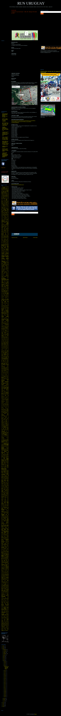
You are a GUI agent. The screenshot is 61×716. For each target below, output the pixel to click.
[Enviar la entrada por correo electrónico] (13, 233)
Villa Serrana (5, 624)
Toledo (2, 602)
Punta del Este (6, 531)
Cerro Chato (7, 290)
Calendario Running (5, 257)
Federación (7, 371)
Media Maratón (6, 458)
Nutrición (5, 483)
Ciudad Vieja (6, 301)
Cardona (8, 281)
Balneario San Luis (5, 233)
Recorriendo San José (5, 541)
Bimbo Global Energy (6, 244)
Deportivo (2, 344)
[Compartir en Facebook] (17, 233)
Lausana (2, 434)
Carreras (8, 286)
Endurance (7, 362)
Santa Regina (3, 575)
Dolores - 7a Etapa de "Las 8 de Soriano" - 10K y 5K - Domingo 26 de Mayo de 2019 (5, 138)
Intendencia (7, 399)
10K (4, 188)
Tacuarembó (4, 596)
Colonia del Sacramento (5, 310)
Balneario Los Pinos (6, 232)
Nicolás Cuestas (3, 478)
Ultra (5, 611)
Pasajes (8, 504)
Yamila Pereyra (6, 629)
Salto (5, 560)
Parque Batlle (3, 494)
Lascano (6, 433)
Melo (2, 462)
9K (7, 204)
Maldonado (6, 444)
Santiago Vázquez (3, 578)
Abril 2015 (5, 206)
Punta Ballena (4, 529)
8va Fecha (5, 204)
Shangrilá (4, 585)
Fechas (5, 371)
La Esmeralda (7, 424)
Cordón (8, 321)
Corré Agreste (7, 322)
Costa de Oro (5, 331)
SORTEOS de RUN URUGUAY (5, 146)
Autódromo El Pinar (6, 225)
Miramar (8, 466)
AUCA (2, 225)
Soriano (7, 589)
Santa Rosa (7, 575)
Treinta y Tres (6, 607)
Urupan (5, 615)
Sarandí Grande (4, 580)
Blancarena (6, 245)
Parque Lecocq (7, 499)
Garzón (8, 385)
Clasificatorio (6, 302)
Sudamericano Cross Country (5, 592)
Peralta (4, 511)
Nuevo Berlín (3, 482)
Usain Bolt (7, 615)
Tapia (8, 597)
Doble (6, 351)
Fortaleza (2, 382)
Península (7, 510)
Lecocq (8, 434)
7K (7, 202)
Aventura (2, 226)
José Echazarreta (3, 410)
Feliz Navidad (3, 372)
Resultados (3, 547)
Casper (2, 288)
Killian (2, 419)
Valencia (5, 616)
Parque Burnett (7, 494)
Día (5, 346)
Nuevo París (7, 482)
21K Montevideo (5, 193)
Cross (6, 334)
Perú (3, 512)
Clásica (2, 302)
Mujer (2, 471)
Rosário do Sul (3, 557)
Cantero (2, 280)
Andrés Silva (5, 215)
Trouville (2, 609)
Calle (2, 259)
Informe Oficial (7, 394)
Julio (6, 415)
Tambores (3, 597)
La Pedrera (7, 427)
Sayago (5, 581)
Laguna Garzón (3, 430)
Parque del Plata (4, 497)
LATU (8, 433)
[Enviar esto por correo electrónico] (14, 233)
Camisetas (4, 259)
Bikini (8, 243)
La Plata (3, 428)
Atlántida (7, 223)
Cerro (4, 290)
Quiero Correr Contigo (4, 535)
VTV (4, 627)
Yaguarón (2, 629)
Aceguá (2, 207)
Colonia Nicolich (6, 312)
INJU (6, 395)
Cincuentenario (7, 296)
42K (4, 196)
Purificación (2, 534)
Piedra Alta (5, 512)
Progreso (7, 521)
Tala (8, 596)
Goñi (8, 386)
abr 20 (5, 675)
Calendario (7, 249)
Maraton (8, 447)
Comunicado (7, 318)
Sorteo (2, 590)
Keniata (8, 418)
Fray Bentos (3, 383)
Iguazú (4, 394)
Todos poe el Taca (6, 601)
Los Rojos (6, 441)
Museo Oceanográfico (5, 474)
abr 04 (5, 695)
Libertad (6, 435)
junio (4, 657)
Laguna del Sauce (6, 429)
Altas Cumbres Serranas (6, 214)
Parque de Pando (7, 496)
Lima (4, 436)
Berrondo (4, 242)
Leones (2, 435)
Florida (3, 377)
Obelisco (7, 483)
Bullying (2, 248)
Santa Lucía (7, 574)
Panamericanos (7, 490)
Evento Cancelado (6, 369)
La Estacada (3, 425)
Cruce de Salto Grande (4, 337)
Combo (8, 315)
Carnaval (5, 282)
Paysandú (3, 509)
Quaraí (5, 534)
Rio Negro (6, 553)
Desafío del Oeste (3, 345)
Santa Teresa (3, 576)
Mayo (2, 457)
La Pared (2, 427)
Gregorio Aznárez (6, 388)
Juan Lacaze (5, 412)
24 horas (2, 194)
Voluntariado (3, 626)
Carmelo (2, 282)
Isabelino (4, 404)
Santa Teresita (7, 576)
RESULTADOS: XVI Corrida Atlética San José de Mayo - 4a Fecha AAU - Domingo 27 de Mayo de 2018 (5, 143)
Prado (8, 520)
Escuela (2, 367)
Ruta (4, 559)
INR (8, 395)
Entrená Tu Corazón (5, 365)
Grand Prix (2, 387)
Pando (2, 491)
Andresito (5, 216)
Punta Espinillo (4, 532)
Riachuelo (5, 548)
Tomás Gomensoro (6, 602)
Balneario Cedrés (6, 230)
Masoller (2, 456)
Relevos (8, 544)
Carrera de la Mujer (6, 284)
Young (2, 630)
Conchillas (3, 320)
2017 (7, 192)
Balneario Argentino (3, 229)
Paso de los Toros (5, 508)
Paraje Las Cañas (6, 491)
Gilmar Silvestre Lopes (4, 386)
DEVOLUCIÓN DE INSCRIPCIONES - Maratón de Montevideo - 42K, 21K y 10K (5, 115)
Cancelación (4, 277)
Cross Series (5, 336)
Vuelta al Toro (7, 627)
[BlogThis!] (15, 233)
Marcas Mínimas (6, 453)
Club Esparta (5, 305)
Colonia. (5, 315)
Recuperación (7, 542)
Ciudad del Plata (5, 300)
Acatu (8, 206)
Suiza (5, 595)
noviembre (4, 651)
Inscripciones (3, 396)
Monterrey (5, 467)
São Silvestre (3, 579)
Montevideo (3, 469)
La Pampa (7, 426)
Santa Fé (4, 574)
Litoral (8, 436)
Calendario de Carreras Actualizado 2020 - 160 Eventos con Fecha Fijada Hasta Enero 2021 (5, 134)
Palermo (2, 489)
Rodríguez (2, 556)
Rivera (8, 554)
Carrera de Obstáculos (5, 285)
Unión (8, 612)
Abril (2, 206)
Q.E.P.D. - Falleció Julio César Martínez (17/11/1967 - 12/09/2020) (5, 120)
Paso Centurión (3, 506)
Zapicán (7, 630)
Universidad (3, 613)
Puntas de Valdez (6, 533)
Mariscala (2, 455)
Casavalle (8, 287)
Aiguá (6, 212)
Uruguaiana (7, 613)
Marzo (8, 455)
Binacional (3, 245)
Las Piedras (3, 433)
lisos (6, 436)
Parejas (8, 492)
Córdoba (5, 321)
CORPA (2, 322)
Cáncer (8, 277)
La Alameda (6, 420)
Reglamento (5, 544)
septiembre (4, 653)
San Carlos (6, 562)
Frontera (3, 384)
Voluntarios (7, 626)
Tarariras (5, 598)
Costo (8, 332)
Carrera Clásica (3, 283)
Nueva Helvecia (4, 480)
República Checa (7, 546)
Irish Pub (5, 403)
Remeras (2, 545)
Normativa (5, 479)
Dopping (2, 354)
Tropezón (7, 608)
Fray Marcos (7, 383)
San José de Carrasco (3, 567)
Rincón (4, 550)
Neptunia (2, 476)
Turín (8, 609)
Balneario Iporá (3, 231)
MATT (5, 456)
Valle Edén (4, 617)
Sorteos (5, 590)
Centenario (3, 289)
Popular (8, 518)
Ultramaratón (3, 612)
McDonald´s (4, 457)
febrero (4, 699)
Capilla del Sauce (6, 280)
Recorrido (3, 540)
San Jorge (4, 566)
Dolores (6, 352)
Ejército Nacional (5, 356)
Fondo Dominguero (5, 380)
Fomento (2, 378)
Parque (2, 493)
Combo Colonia (5, 316)
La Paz (5, 427)
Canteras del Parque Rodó (5, 279)
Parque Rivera (6, 501)
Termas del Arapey (4, 600)
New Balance (5, 476)
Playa (2, 517)
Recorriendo (7, 540)
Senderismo (4, 582)
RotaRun (6, 557)
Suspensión (7, 595)
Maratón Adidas (6, 448)
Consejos (2, 321)
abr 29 (5, 662)
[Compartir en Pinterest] (18, 233)
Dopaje (8, 353)
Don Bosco (5, 353)
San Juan (5, 568)
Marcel (2, 454)
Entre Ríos (3, 363)
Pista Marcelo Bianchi (6, 516)
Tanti (6, 597)
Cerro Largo (6, 292)
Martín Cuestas (5, 455)
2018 (3, 648)
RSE (3, 558)
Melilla (8, 461)
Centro (6, 289)
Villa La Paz (5, 623)
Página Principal (25, 237)
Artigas (8, 222)
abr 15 (5, 682)
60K (2, 201)
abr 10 (5, 688)
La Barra (6, 421)
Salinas (2, 560)
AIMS (8, 212)
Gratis (5, 387)
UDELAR (2, 611)
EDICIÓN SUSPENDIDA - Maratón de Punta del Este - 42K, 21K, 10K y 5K (5, 129)
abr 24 (5, 671)
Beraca (2, 242)
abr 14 (5, 683)
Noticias (8, 479)
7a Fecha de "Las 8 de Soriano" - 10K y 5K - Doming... (6, 667)
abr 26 (5, 665)
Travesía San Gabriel (6, 606)
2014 (5, 191)
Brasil (8, 246)
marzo (4, 698)
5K (7, 200)
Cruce (8, 336)
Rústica (8, 558)
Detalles (4, 346)
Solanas (2, 588)
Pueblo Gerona (5, 526)
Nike (5, 478)
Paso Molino (6, 508)
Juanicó (5, 413)
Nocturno (2, 479)
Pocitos (5, 518)
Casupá (6, 288)
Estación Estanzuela (4, 368)
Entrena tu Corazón (6, 364)
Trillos (2, 608)
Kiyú (5, 419)
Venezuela (7, 618)
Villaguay (4, 625)
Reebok (2, 543)
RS (2, 558)
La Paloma (4, 426)
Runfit (6, 558)
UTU (2, 616)
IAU (2, 394)
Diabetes (6, 350)
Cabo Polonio (3, 249)
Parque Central (3, 495)
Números (2, 483)
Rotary (8, 557)
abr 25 (5, 670)
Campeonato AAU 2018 (6, 264)
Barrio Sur (5, 239)
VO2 (8, 625)
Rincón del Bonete (6, 551)
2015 (7, 191)
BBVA (5, 240)
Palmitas (5, 489)
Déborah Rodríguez (4, 343)
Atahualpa (3, 223)
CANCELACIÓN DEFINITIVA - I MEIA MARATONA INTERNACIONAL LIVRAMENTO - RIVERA (5, 154)
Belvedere (5, 241)
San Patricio (6, 569)
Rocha (2, 555)
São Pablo (7, 578)
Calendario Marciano (5, 256)
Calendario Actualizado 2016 (5, 253)
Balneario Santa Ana (5, 234)
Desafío (8, 344)
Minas (8, 465)
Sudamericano (7, 591)
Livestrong (7, 437)
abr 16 (5, 680)
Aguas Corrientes (6, 211)
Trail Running (5, 604)
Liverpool (3, 437)
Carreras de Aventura (4, 287)
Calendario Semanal (5, 258)
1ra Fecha (3, 191)
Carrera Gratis (4, 286)
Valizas (2, 617)
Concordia (7, 320)
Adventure (4, 208)
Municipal (5, 473)
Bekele (6, 240)
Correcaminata (7, 324)
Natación (3, 475)
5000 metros (7, 198)
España (8, 367)
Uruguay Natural (6, 614)
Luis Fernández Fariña (6, 442)
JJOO (2, 409)
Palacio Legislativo (6, 488)
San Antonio (7, 561)
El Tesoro (7, 360)
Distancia (4, 351)
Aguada (6, 210)
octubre (4, 652)
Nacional (7, 474)
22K (8, 193)
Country (2, 333)
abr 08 (5, 691)
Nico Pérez (7, 477)
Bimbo (2, 244)
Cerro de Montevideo (4, 291)
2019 (3, 647)
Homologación (5, 393)
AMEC (2, 215)
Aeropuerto (3, 210)
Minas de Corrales (4, 466)
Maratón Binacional (4, 449)
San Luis (7, 568)
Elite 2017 (5, 361)
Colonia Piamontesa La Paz (5, 313)
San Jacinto (6, 565)
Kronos (7, 419)
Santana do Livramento (5, 577)
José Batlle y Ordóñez (6, 409)
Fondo (5, 378)
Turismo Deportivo (6, 610)
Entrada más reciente (14, 237)
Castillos (4, 288)
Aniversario (5, 217)
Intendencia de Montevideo (5, 400)
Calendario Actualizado (5, 252)
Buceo (2, 247)
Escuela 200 (5, 367)
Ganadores (7, 384)
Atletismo (2, 224)
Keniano (5, 418)
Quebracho (7, 534)
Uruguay (2, 614)
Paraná (6, 492)
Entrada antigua (35, 237)
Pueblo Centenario (4, 525)
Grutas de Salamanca (5, 389)
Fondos (8, 380)
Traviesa (2, 607)
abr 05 (5, 694)
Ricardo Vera (5, 549)
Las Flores (7, 432)
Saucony (2, 581)
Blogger (36, 714)
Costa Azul (2, 331)
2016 (2, 192)
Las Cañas (4, 432)
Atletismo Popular (6, 224)
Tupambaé (5, 609)
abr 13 (5, 684)
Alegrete (2, 213)
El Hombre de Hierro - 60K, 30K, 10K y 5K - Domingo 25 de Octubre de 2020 (50, 72)
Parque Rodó (4, 502)
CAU (8, 288)
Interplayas (3, 402)
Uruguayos (2, 615)
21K (2, 193)
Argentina (3, 220)
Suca (4, 591)
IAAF (8, 393)
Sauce (8, 580)
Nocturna (7, 478)
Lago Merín (7, 428)
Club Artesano (6, 303)
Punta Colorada (5, 530)
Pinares (5, 513)
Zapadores (4, 630)
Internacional (3, 401)
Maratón (2, 448)
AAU (4, 205)
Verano (5, 619)
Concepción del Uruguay (5, 319)
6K (7, 201)
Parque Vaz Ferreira (4, 504)
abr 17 (5, 679)
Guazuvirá (7, 390)
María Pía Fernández (6, 454)
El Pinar (3, 360)
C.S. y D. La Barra (6, 248)
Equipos (8, 366)
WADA (2, 628)
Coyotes (5, 333)
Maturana (7, 456)
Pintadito (8, 513)
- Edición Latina (3, 186)
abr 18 (5, 678)
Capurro (2, 281)
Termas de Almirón (6, 599)
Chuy (6, 295)
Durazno (5, 354)
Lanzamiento (3, 431)
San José (7, 566)
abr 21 (5, 674)
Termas (2, 599)
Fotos (4, 382)
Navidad (6, 475)
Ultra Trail (7, 611)
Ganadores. (2, 385)
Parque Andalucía (6, 493)
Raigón (8, 536)
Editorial (5, 355)
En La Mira (4, 362)
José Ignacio (4, 411)
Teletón (8, 598)
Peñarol (2, 511)
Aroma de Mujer (6, 221)
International (7, 401)
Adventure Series (6, 209)
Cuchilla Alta (5, 339)
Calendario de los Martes (5, 255)
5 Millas (4, 198)
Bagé (5, 228)
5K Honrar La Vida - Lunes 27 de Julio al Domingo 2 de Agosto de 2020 (5, 150)
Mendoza (5, 462)
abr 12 (5, 686)
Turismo (2, 610)
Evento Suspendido (4, 370)
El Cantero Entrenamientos (5, 357)
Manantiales (3, 446)
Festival (6, 372)
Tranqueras (7, 604)
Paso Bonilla (3, 505)
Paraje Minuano (3, 492)
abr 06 (5, 692)
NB (8, 475)
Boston (6, 246)
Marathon (4, 447)
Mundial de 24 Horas (4, 472)
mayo (4, 658)
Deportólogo (5, 344)
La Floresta (6, 425)
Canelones (4, 278)
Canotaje (8, 278)
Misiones (2, 467)
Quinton (8, 535)
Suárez (2, 591)
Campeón (7, 259)
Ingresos (3, 395)
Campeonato (3, 261)
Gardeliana (5, 385)
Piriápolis (3, 514)
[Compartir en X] (16, 233)
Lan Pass (7, 430)
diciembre (4, 649)
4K (4, 197)
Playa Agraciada (5, 517)
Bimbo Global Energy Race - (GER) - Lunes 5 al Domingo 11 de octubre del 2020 (5, 124)
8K (3, 204)
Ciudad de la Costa (4, 299)
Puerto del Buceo (6, 528)
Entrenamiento (4, 366)
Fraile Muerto (7, 382)
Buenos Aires (6, 247)
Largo (7, 431)
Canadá (8, 276)
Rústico (2, 559)
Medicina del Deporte (4, 459)
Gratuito (2, 388)
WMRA (8, 628)
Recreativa (3, 542)
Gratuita (7, 387)
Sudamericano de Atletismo (5, 593)
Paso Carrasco (7, 505)
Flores (5, 376)
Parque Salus (7, 503)
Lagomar (2, 429)
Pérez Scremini (7, 511)
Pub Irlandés (7, 524)
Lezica (4, 435)
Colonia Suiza (4, 314)
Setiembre (5, 584)
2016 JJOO (4, 192)
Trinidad (5, 608)
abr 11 (5, 687)
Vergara (7, 619)
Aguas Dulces (3, 212)
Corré (4, 322)
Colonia (2, 309)
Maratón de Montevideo (5, 452)
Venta (2, 619)
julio (4, 656)
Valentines (7, 616)
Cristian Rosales (3, 334)
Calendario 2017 (3, 250)
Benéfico (8, 241)
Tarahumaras (2, 598)
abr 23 (5, 673)
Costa (8, 330)
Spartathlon (7, 590)
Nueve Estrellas (6, 481)
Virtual (7, 625)
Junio (8, 415)
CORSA (6, 330)
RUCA (4, 558)
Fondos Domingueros (5, 381)
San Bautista (3, 562)
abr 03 (5, 696)
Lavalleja (5, 434)
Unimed (6, 612)
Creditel (8, 333)
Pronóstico (3, 522)
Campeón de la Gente (5, 260)
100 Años (7, 186)
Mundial (8, 471)
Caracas (5, 281)
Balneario (7, 228)
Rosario (8, 556)
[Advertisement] (24, 22)
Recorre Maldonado (5, 539)
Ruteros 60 (7, 559)
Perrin (2, 512)
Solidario (5, 588)
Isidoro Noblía (7, 404)
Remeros (5, 545)
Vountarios (2, 627)
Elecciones (2, 361)
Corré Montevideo (3, 323)
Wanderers (5, 628)
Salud (4, 561)
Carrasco (7, 282)
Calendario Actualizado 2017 (5, 254)
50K (2, 200)
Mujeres (5, 471)
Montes (8, 467)
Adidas (5, 207)
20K (8, 192)
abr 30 (5, 661)
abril (4, 660)
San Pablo (2, 569)
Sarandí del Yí (7, 579)
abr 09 (5, 690)
